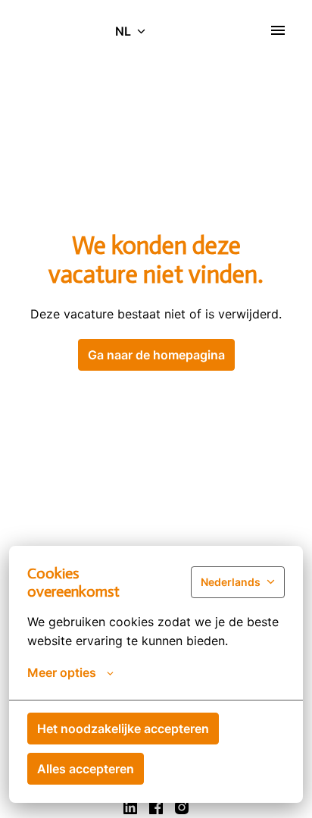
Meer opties (61, 672)
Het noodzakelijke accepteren (123, 728)
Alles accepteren (85, 768)
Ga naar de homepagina (156, 354)
